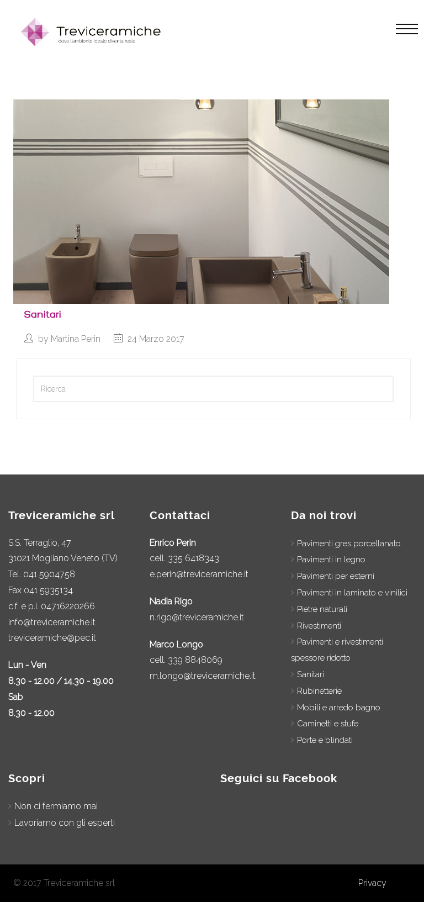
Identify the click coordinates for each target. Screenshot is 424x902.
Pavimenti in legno (331, 560)
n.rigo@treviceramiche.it (197, 617)
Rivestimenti (319, 626)
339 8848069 (195, 660)
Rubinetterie (319, 691)
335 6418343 (193, 558)
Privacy (372, 883)
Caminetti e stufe (327, 724)
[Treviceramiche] (92, 32)
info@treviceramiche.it (52, 622)
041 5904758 (49, 574)
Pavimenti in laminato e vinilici (352, 593)
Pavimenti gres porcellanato (349, 543)
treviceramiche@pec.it (52, 637)
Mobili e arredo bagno (338, 708)
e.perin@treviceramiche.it (199, 574)
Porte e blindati (325, 740)
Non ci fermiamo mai (56, 806)
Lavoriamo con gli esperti (64, 822)
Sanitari (42, 314)
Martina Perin (75, 339)
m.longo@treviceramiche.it (203, 676)
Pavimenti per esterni (335, 576)
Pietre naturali (322, 609)
